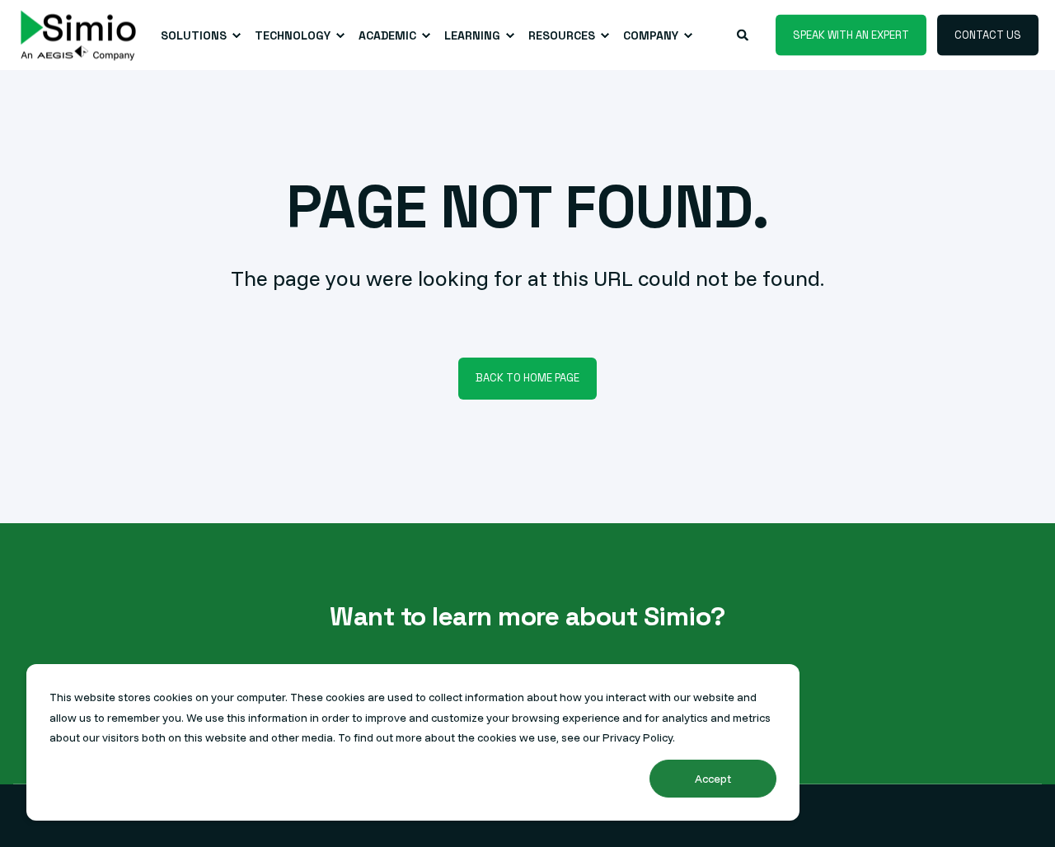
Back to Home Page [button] (527, 378)
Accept (713, 778)
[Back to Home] (78, 35)
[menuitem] (198, 35)
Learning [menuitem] (472, 35)
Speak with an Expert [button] (851, 34)
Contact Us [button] (987, 34)
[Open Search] (744, 33)
